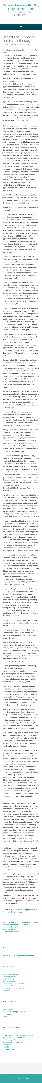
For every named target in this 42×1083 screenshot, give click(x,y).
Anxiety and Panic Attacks (13, 983)
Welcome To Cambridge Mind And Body (18, 955)
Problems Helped (9, 976)
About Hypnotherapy (10, 974)
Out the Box (24, 1078)
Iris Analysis (7, 1009)
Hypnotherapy (16, 912)
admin (27, 44)
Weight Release (8, 981)
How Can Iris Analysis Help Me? (14, 1012)
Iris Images (6, 1016)
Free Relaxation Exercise (12, 1042)
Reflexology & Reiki (10, 1040)
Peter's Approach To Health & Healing (17, 1035)
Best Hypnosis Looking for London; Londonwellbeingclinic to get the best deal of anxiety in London (11, 927)
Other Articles (16, 910)
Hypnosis (6, 912)
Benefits (33, 910)
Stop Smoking (8, 979)
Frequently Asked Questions (13, 1037)
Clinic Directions (8, 1047)
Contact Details (8, 1049)
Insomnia (6, 990)
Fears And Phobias (9, 986)
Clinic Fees (6, 1044)
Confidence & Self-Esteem (13, 988)
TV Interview (7, 1014)
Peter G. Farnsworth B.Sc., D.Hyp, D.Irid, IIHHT (21, 7)
